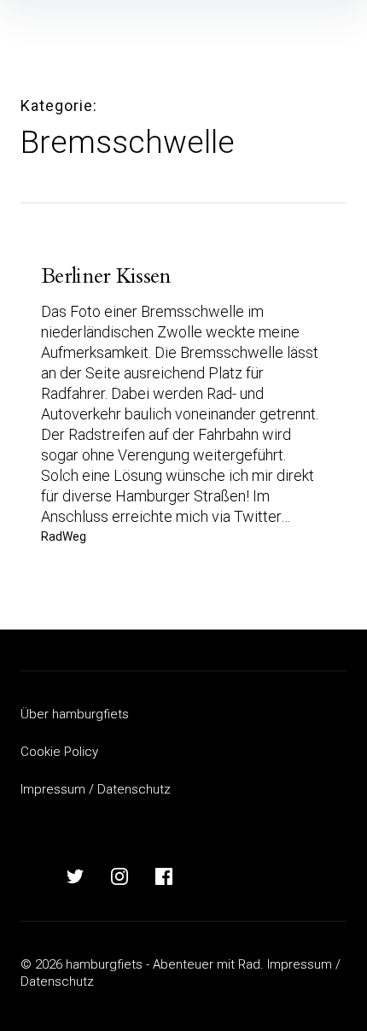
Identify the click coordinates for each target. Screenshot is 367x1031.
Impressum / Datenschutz (95, 789)
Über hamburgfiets (74, 714)
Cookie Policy (59, 751)
